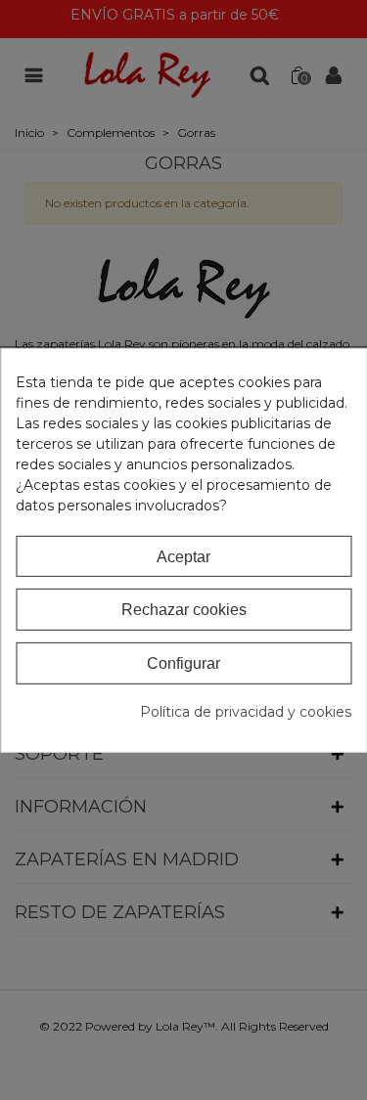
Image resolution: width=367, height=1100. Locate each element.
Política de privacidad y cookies (245, 712)
